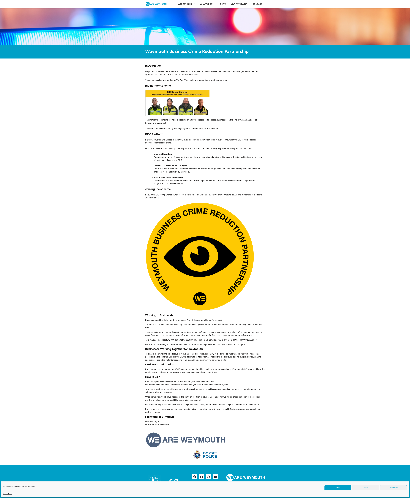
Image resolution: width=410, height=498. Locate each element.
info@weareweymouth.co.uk (223, 194)
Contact (257, 4)
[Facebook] (194, 476)
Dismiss (365, 487)
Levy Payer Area (239, 4)
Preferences (393, 487)
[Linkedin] (201, 476)
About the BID (185, 4)
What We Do (206, 4)
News (223, 4)
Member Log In (152, 421)
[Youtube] (215, 476)
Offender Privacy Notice (157, 424)
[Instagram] (208, 476)
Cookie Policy (7, 494)
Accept (337, 487)
